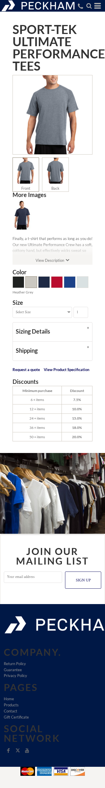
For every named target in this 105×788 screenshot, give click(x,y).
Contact (10, 711)
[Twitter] (18, 750)
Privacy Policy (15, 675)
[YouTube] (27, 750)
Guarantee (13, 669)
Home (9, 698)
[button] (89, 6)
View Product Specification (66, 369)
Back (55, 188)
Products (11, 705)
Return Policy (15, 663)
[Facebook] (8, 750)
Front (25, 188)
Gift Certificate (16, 717)
